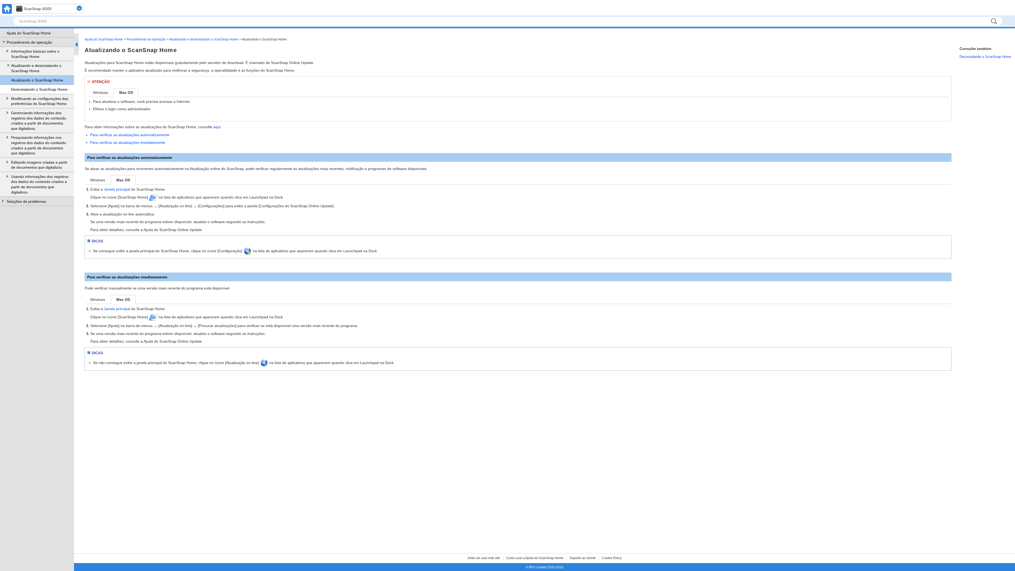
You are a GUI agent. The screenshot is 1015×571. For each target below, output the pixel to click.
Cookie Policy (612, 558)
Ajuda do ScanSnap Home (29, 33)
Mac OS (126, 92)
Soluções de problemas (26, 201)
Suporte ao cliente (583, 558)
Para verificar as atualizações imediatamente (127, 142)
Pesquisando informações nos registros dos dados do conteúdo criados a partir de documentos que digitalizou (38, 145)
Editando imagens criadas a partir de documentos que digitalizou (39, 165)
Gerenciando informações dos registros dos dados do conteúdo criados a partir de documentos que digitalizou (38, 121)
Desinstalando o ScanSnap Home (39, 89)
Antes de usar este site (484, 558)
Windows (100, 92)
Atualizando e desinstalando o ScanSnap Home (36, 68)
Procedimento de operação (29, 42)
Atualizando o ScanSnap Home (37, 80)
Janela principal (117, 189)
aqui (216, 127)
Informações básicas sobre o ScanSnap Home (35, 54)
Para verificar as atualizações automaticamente (129, 135)
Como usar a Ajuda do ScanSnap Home (535, 558)
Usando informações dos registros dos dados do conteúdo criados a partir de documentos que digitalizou (39, 184)
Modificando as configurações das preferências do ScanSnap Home (39, 101)
